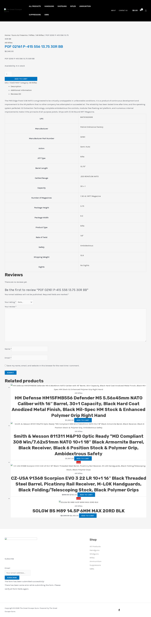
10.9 (82, 255)
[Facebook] (119, 610)
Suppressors (95, 565)
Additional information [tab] (21, 90)
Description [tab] (16, 86)
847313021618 (86, 117)
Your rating (10, 302)
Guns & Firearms (20, 35)
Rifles (31, 35)
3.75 (82, 206)
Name (8, 349)
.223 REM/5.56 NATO (89, 176)
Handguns (94, 550)
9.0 (81, 216)
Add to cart (21, 79)
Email (8, 358)
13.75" (83, 166)
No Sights (84, 265)
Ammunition (95, 561)
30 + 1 (83, 186)
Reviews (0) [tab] (16, 94)
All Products (95, 546)
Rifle (82, 156)
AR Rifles (40, 35)
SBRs (92, 569)
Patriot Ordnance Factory (91, 127)
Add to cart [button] (83, 420)
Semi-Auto (85, 146)
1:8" (81, 235)
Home (7, 35)
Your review (10, 306)
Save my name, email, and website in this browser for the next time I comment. (43, 365)
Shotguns (94, 554)
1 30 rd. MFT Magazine (90, 196)
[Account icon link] (146, 10)
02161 (82, 137)
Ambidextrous (86, 245)
